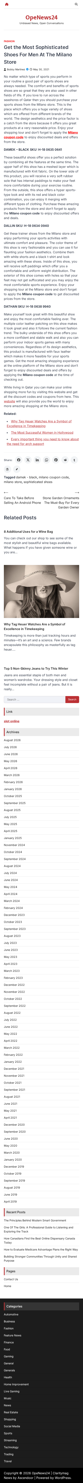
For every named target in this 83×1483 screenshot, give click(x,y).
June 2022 (11, 1026)
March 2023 (12, 970)
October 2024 (13, 852)
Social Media (12, 1426)
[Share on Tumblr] (74, 460)
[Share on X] (28, 460)
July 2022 (10, 1019)
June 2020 (11, 1138)
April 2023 (10, 963)
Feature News (12, 1335)
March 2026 (12, 775)
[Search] (76, 4)
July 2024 (10, 873)
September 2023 (15, 928)
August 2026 (12, 740)
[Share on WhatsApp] (46, 460)
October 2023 (13, 921)
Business (9, 1321)
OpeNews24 (41, 17)
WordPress (63, 1478)
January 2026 (13, 789)
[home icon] (7, 4)
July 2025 (10, 817)
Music (7, 1398)
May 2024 (10, 887)
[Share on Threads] (7, 469)
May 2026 (10, 761)
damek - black (26, 477)
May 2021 (10, 1110)
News (7, 1405)
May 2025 (10, 824)
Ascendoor (25, 1478)
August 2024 (12, 866)
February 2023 (13, 977)
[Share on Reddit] (65, 460)
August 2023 (12, 935)
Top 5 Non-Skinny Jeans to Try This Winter (36, 668)
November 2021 (14, 1075)
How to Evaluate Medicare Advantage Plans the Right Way (41, 1249)
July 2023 (10, 942)
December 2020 (14, 1124)
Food (7, 1349)
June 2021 (10, 1103)
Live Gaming (11, 1391)
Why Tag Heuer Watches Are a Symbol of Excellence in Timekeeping (34, 626)
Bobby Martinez (16, 69)
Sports (8, 1433)
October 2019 (12, 1173)
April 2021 (10, 1117)
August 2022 (12, 1012)
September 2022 (15, 1005)
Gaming (9, 1356)
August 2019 (12, 1187)
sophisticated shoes (38, 482)
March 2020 (12, 1152)
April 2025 (10, 831)
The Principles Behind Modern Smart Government (35, 1220)
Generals (9, 1370)
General (9, 1363)
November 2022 (14, 991)
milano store (13, 482)
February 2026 (13, 782)
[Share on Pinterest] (55, 460)
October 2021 (12, 1082)
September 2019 (14, 1180)
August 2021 (12, 1096)
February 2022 (13, 1054)
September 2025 (14, 803)
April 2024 (10, 894)
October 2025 (13, 796)
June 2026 (11, 754)
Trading (9, 1454)
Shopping (10, 1419)
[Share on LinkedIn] (37, 460)
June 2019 (10, 1194)
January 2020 (13, 1159)
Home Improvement (16, 1384)
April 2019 (10, 1201)
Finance (9, 1342)
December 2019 (14, 1166)
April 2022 (10, 1040)
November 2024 (14, 845)
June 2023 (11, 949)
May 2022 (10, 1033)
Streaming (10, 1440)
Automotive (11, 1314)
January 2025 (13, 838)
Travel (8, 1461)
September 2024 (15, 859)
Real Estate (11, 1412)
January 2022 (13, 1061)
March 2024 (12, 901)
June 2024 (11, 880)
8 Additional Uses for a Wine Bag (28, 531)
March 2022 (12, 1047)
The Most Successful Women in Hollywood (42, 432)
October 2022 (13, 998)
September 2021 (14, 1089)
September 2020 (15, 1131)
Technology (11, 1447)
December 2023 (14, 914)
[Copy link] (16, 469)
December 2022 (14, 984)
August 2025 (12, 810)
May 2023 (10, 956)
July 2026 (10, 747)
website (9, 401)
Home (7, 1286)
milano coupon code (54, 477)
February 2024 (13, 907)
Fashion (9, 41)
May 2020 (10, 1145)
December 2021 (14, 1068)
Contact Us (11, 1279)
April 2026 (10, 768)
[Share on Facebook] (18, 460)
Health (8, 1377)
